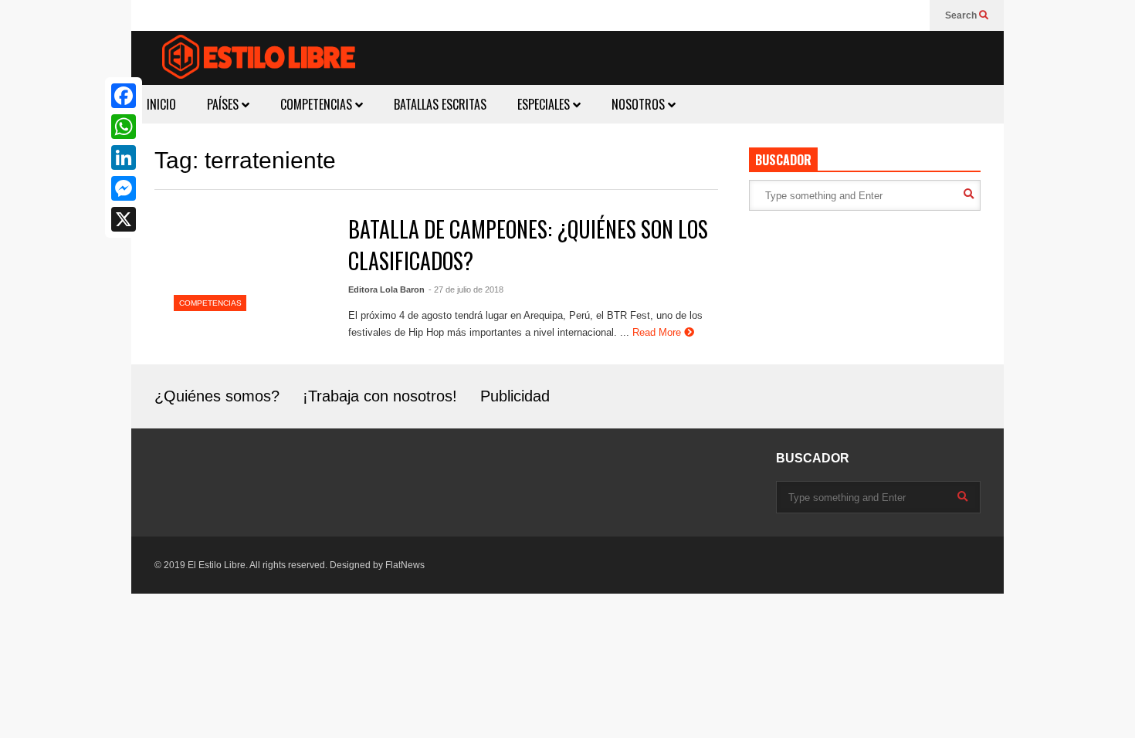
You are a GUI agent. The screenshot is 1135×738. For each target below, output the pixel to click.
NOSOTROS (640, 104)
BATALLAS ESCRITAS (440, 104)
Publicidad (515, 396)
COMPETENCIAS (317, 104)
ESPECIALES (545, 104)
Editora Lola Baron (386, 289)
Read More (658, 332)
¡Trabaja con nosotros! (380, 396)
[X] (123, 219)
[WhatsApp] (123, 126)
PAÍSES (224, 104)
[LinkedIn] (123, 157)
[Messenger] (123, 188)
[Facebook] (123, 95)
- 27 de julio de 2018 (466, 289)
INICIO (161, 104)
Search (962, 15)
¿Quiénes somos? (217, 396)
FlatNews (405, 565)
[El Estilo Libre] (258, 59)
